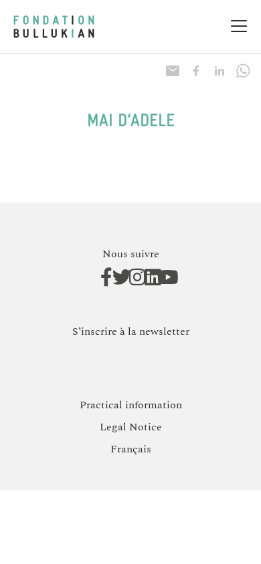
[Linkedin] (146, 277)
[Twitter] (115, 277)
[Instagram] (130, 277)
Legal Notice (131, 427)
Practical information (131, 405)
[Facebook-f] (100, 277)
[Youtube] (161, 277)
